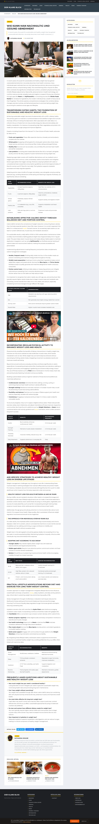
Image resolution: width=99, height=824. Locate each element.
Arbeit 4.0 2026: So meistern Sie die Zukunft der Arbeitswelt (83, 51)
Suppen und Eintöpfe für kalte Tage (51, 778)
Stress (32, 593)
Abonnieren (80, 96)
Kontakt (54, 798)
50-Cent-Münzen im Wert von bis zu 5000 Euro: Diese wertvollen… (83, 45)
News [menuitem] (73, 5)
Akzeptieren (75, 821)
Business (70, 1)
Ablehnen (84, 821)
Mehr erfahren (27, 822)
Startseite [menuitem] (27, 5)
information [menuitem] (28, 9)
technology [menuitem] (37, 9)
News (75, 30)
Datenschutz (79, 802)
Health (14, 13)
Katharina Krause (21, 738)
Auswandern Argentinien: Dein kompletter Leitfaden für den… (83, 58)
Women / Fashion (84, 30)
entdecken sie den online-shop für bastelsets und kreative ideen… (83, 72)
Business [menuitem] (34, 5)
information (71, 33)
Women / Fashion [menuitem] (81, 5)
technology (80, 33)
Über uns (77, 798)
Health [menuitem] (67, 5)
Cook (74, 1)
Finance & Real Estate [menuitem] (50, 5)
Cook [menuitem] (41, 5)
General (92, 1)
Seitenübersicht (80, 804)
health (25, 228)
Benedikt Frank (32, 780)
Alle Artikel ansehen (20, 752)
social (36, 409)
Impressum (78, 800)
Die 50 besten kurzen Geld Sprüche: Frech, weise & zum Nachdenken (82, 65)
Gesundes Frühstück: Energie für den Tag (33, 778)
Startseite (7, 13)
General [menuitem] (61, 5)
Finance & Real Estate (83, 1)
